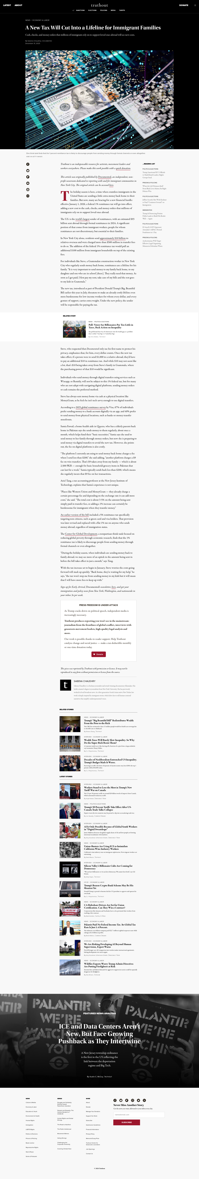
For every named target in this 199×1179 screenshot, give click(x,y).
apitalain (100, 916)
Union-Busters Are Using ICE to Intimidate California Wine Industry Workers (106, 848)
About (18, 5)
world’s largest (82, 219)
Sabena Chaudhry (34, 41)
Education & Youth (31, 1111)
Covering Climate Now (64, 1149)
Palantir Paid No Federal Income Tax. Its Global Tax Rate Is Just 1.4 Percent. (110, 926)
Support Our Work (91, 1116)
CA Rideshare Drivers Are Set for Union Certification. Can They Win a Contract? (104, 906)
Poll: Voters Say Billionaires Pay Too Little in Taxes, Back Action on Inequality (111, 326)
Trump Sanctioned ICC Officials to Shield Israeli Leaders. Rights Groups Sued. (154, 175)
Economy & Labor (40, 20)
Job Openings (90, 1149)
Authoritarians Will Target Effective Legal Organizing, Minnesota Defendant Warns (152, 243)
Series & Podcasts (31, 1156)
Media (113, 10)
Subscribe (89, 1120)
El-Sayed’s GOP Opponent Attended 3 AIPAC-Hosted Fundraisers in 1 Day (152, 230)
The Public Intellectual (64, 1129)
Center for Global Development (81, 534)
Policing (103, 10)
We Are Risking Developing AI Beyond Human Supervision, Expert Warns (107, 946)
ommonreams (100, 816)
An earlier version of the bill (75, 515)
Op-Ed (86, 882)
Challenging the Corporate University (63, 1143)
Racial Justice (30, 1143)
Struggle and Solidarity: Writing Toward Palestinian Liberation (64, 1104)
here (111, 185)
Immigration (29, 1125)
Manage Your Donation (93, 1111)
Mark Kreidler (90, 916)
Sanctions (80, 10)
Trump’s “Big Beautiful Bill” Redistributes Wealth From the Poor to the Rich (109, 722)
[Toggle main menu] (194, 5)
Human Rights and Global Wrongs (65, 1119)
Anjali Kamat (90, 798)
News (27, 20)
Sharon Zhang (90, 731)
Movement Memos (63, 1134)
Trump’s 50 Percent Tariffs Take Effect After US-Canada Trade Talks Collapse (108, 808)
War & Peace (30, 1152)
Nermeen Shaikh (102, 838)
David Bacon (90, 857)
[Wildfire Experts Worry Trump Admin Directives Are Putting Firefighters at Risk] (70, 967)
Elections (92, 10)
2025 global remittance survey (91, 407)
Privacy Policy (90, 1134)
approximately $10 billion (113, 238)
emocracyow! (100, 798)
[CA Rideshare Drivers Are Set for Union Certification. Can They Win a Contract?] (70, 909)
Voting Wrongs (62, 1138)
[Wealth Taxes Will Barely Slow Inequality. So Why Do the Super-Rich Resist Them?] (70, 744)
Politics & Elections (101, 322)
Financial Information (92, 1129)
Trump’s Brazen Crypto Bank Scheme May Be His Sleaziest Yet (108, 887)
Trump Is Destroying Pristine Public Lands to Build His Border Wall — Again (154, 216)
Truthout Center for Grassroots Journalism (93, 1144)
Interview (87, 737)
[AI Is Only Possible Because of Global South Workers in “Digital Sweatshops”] (70, 830)
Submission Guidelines (93, 1125)
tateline (97, 975)
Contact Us (89, 1154)
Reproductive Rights (32, 1147)
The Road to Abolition (64, 1125)
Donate (183, 5)
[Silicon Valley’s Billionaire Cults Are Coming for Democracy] (70, 869)
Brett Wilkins (90, 936)
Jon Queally (89, 816)
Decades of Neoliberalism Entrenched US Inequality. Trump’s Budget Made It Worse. (110, 761)
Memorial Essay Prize (92, 1138)
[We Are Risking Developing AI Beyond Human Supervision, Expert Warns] (70, 948)
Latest (7, 5)
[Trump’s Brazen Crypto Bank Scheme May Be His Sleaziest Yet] (70, 889)
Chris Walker (94, 337)
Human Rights (30, 1120)
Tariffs (122, 10)
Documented (104, 177)
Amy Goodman (90, 838)
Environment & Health (33, 1116)
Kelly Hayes (89, 877)
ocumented (47, 41)
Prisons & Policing (31, 1138)
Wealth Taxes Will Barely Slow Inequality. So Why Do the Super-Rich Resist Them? (109, 741)
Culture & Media (31, 1102)
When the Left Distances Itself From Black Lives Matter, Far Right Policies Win (154, 189)
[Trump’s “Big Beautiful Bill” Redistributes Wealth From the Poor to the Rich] (70, 724)
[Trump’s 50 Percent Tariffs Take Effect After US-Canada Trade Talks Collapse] (70, 811)
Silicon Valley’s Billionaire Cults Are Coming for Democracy (108, 867)
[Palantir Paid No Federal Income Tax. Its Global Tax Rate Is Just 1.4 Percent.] (70, 928)
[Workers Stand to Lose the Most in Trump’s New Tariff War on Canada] (70, 791)
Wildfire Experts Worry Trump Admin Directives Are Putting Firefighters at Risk (108, 965)
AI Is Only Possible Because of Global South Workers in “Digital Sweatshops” (110, 828)
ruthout (102, 337)
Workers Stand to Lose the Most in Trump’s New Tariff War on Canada (108, 789)
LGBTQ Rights (30, 1129)
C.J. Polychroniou (91, 751)
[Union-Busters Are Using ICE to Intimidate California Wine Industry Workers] (70, 850)
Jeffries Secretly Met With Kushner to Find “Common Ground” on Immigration (155, 202)
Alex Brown (89, 975)
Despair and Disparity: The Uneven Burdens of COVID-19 (65, 1112)
